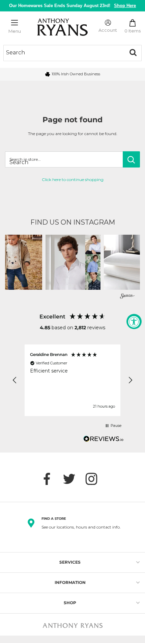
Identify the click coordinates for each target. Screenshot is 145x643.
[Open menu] (14, 22)
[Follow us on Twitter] (72, 479)
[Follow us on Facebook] (50, 479)
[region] (72, 380)
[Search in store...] (131, 159)
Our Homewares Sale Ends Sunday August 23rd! (72, 5)
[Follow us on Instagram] (94, 479)
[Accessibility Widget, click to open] (134, 321)
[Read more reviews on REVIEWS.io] (103, 441)
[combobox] (64, 52)
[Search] (132, 52)
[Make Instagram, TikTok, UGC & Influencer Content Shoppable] (127, 296)
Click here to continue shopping (73, 179)
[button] (73, 262)
